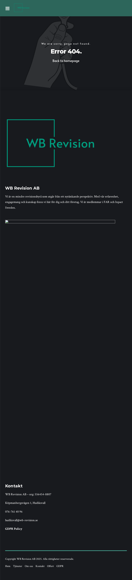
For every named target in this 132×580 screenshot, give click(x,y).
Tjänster (17, 566)
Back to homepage (66, 60)
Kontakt (40, 566)
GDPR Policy (13, 529)
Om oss (29, 566)
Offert (50, 566)
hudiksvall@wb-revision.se (21, 520)
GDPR (59, 566)
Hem (7, 566)
